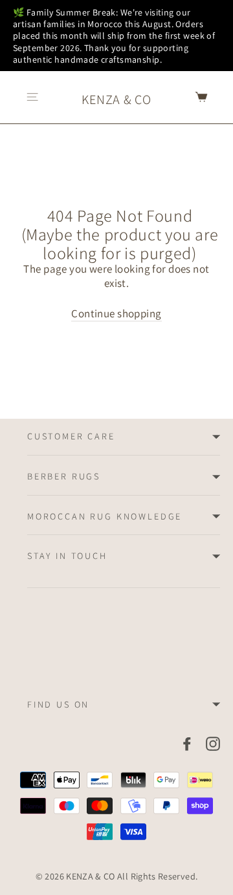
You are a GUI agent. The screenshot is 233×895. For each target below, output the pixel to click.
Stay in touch (67, 556)
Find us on (58, 704)
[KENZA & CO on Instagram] (213, 743)
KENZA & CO (116, 99)
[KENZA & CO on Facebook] (187, 743)
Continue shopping (116, 313)
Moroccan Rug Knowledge (104, 516)
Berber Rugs (63, 476)
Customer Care (71, 436)
